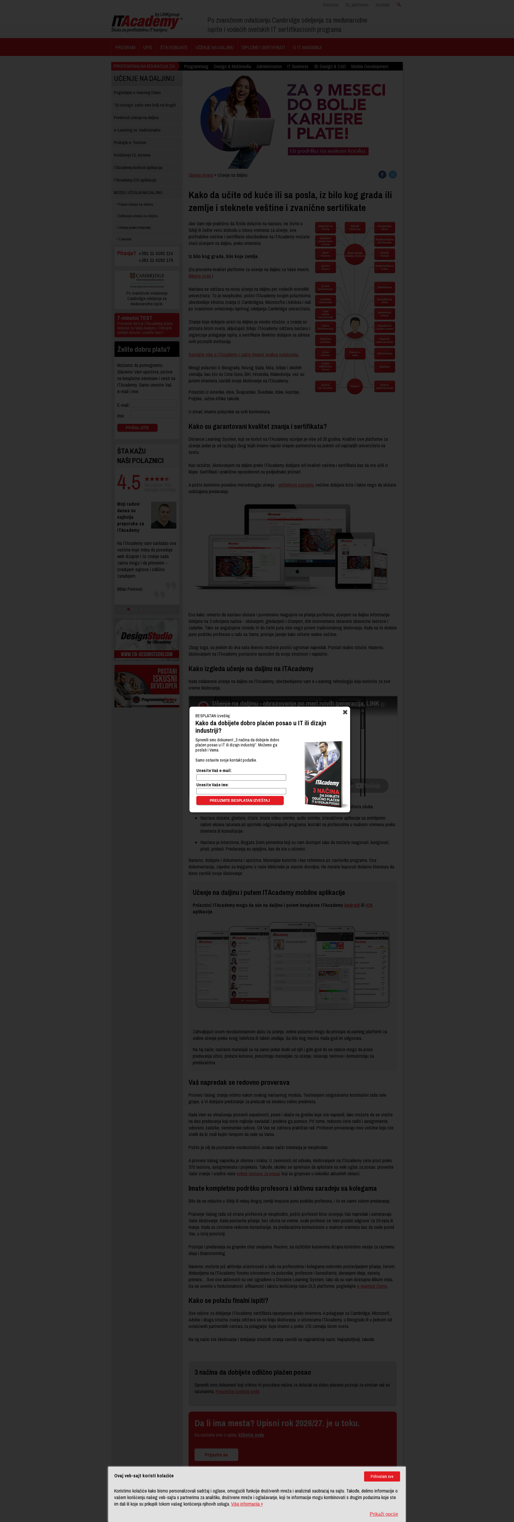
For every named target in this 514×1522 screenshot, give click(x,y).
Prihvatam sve (382, 1476)
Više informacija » (247, 1504)
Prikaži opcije (384, 1514)
